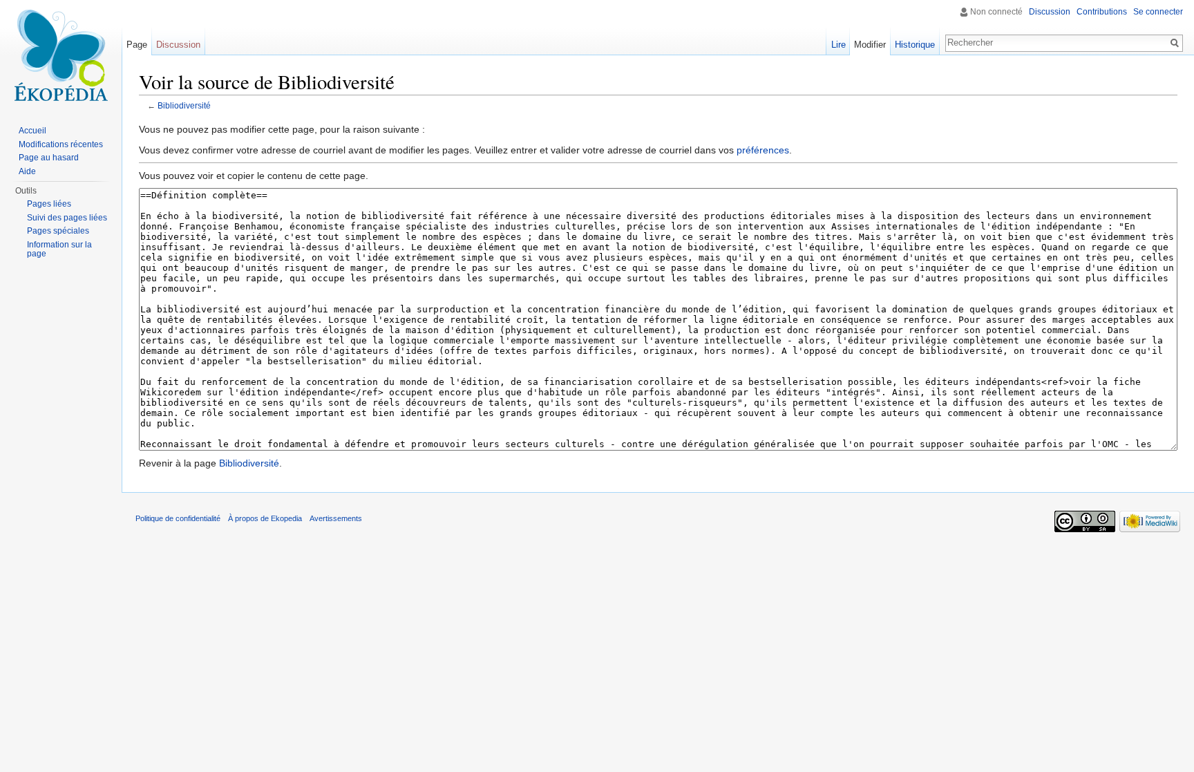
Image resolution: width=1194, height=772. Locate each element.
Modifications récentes (61, 144)
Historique (915, 44)
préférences (763, 150)
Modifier (870, 44)
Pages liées (49, 204)
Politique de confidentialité (177, 518)
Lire (838, 44)
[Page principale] (61, 55)
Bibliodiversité (184, 105)
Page (136, 44)
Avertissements (336, 518)
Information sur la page (59, 249)
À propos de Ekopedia (265, 518)
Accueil (32, 130)
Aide (27, 171)
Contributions (1102, 12)
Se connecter (1158, 12)
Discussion (1049, 12)
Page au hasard (49, 157)
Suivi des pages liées (67, 218)
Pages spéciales (58, 231)
